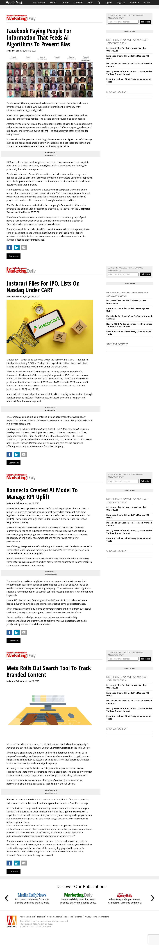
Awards (65, 2)
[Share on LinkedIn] (17, 247)
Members (78, 2)
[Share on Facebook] (9, 247)
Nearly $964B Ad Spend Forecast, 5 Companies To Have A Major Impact (129, 72)
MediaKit (41, 916)
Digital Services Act (74, 811)
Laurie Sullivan (16, 50)
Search (98, 2)
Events (53, 2)
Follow (146, 2)
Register (121, 2)
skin (66, 146)
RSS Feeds (68, 916)
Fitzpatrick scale (52, 229)
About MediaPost (27, 916)
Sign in (108, 2)
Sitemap (78, 916)
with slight (67, 139)
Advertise (134, 2)
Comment (13, 256)
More (90, 2)
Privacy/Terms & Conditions (97, 916)
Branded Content (60, 747)
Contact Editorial (54, 916)
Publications (39, 2)
